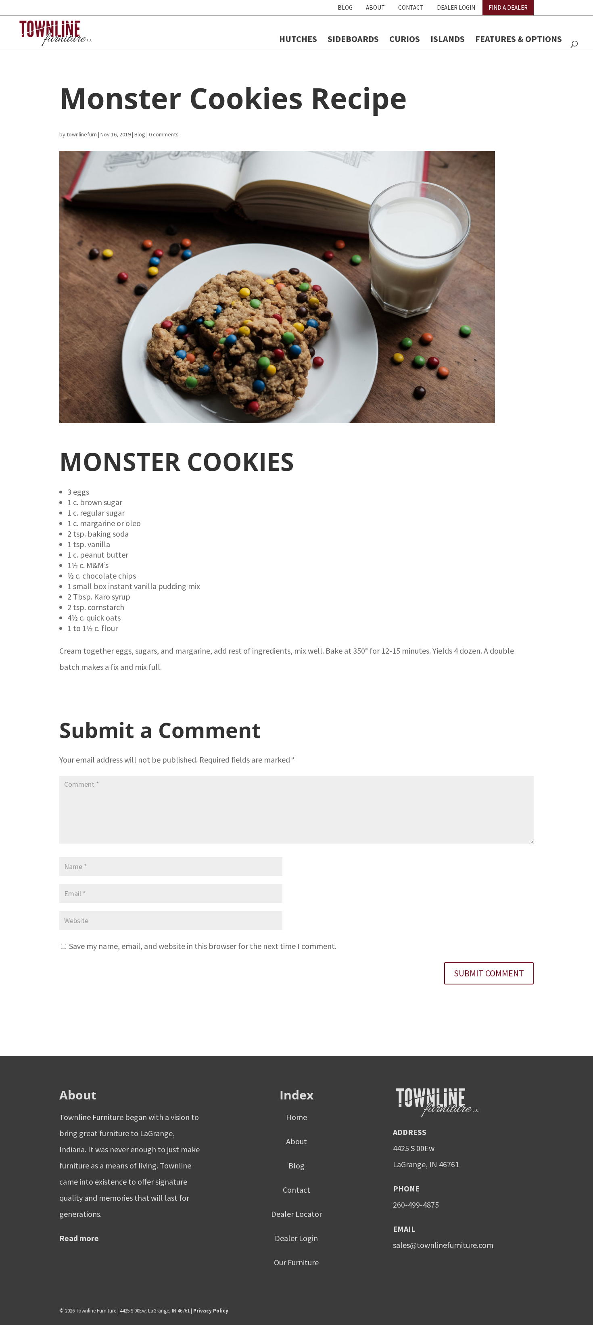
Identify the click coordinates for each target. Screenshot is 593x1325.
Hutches (298, 39)
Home (296, 1117)
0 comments (164, 134)
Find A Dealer (508, 7)
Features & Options (518, 39)
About (375, 7)
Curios (404, 39)
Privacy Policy (210, 1310)
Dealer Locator (296, 1214)
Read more (79, 1238)
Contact (411, 7)
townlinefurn (82, 134)
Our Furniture (296, 1262)
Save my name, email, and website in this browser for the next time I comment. (202, 946)
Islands (447, 39)
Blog (345, 7)
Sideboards (353, 39)
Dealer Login (456, 7)
